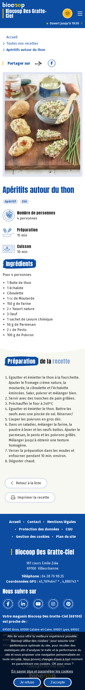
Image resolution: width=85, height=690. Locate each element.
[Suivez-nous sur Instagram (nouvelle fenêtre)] (53, 604)
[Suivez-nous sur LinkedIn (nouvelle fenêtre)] (23, 604)
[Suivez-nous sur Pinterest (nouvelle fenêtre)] (68, 604)
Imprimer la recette (33, 497)
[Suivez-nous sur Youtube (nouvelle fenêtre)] (38, 604)
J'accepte (57, 682)
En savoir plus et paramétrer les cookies (42, 671)
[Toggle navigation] (80, 15)
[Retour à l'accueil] (13, 5)
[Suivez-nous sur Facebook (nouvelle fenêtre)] (8, 604)
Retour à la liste (28, 483)
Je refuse (27, 682)
